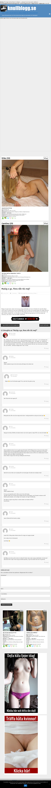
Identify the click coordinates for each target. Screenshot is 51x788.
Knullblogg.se (14, 780)
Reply (47, 348)
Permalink (13, 334)
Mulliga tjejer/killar (23, 293)
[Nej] (49, 784)
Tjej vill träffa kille (45, 325)
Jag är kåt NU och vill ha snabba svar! (10, 325)
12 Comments (14, 293)
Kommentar (4, 575)
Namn (2, 588)
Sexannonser (30, 293)
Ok (25, 785)
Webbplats (3, 599)
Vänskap (35, 293)
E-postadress (4, 594)
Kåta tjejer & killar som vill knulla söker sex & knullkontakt (20, 13)
